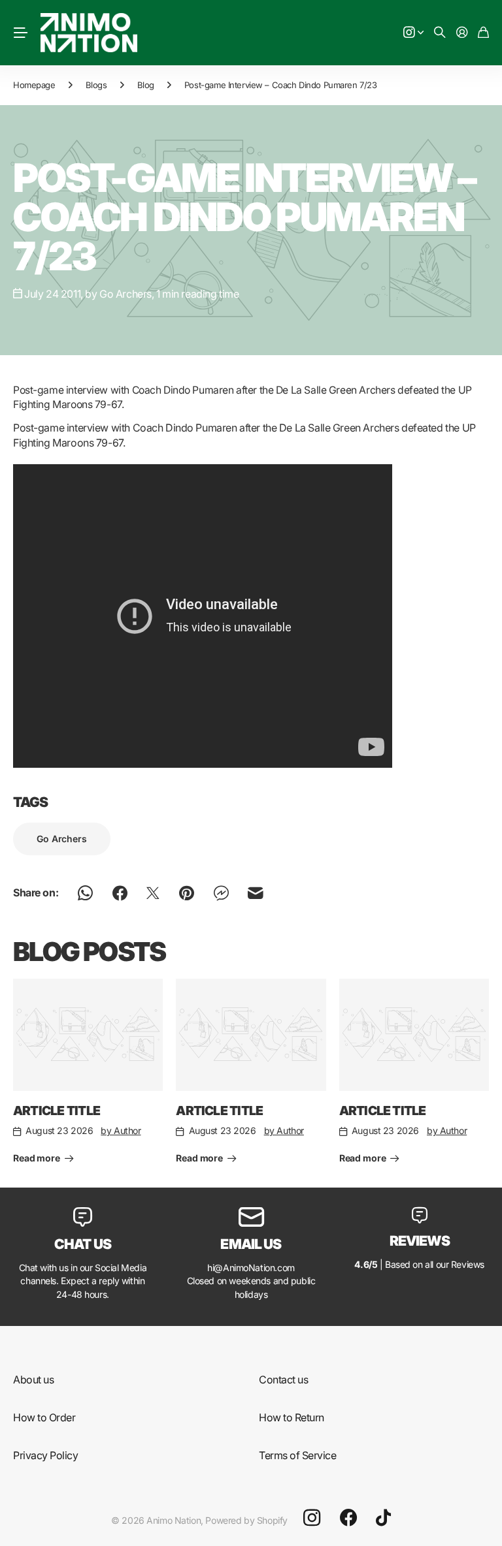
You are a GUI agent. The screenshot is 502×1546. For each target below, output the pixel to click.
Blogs (96, 85)
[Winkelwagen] (483, 33)
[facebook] (348, 1517)
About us (33, 1379)
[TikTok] (383, 1517)
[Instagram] (311, 1517)
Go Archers (62, 838)
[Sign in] (462, 33)
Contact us (283, 1379)
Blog (145, 85)
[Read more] (413, 33)
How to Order (44, 1417)
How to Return (291, 1417)
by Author (121, 1130)
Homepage (34, 85)
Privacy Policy (45, 1455)
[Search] (440, 33)
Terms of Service (297, 1455)
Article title (56, 1110)
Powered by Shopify (246, 1520)
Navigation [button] (20, 32)
